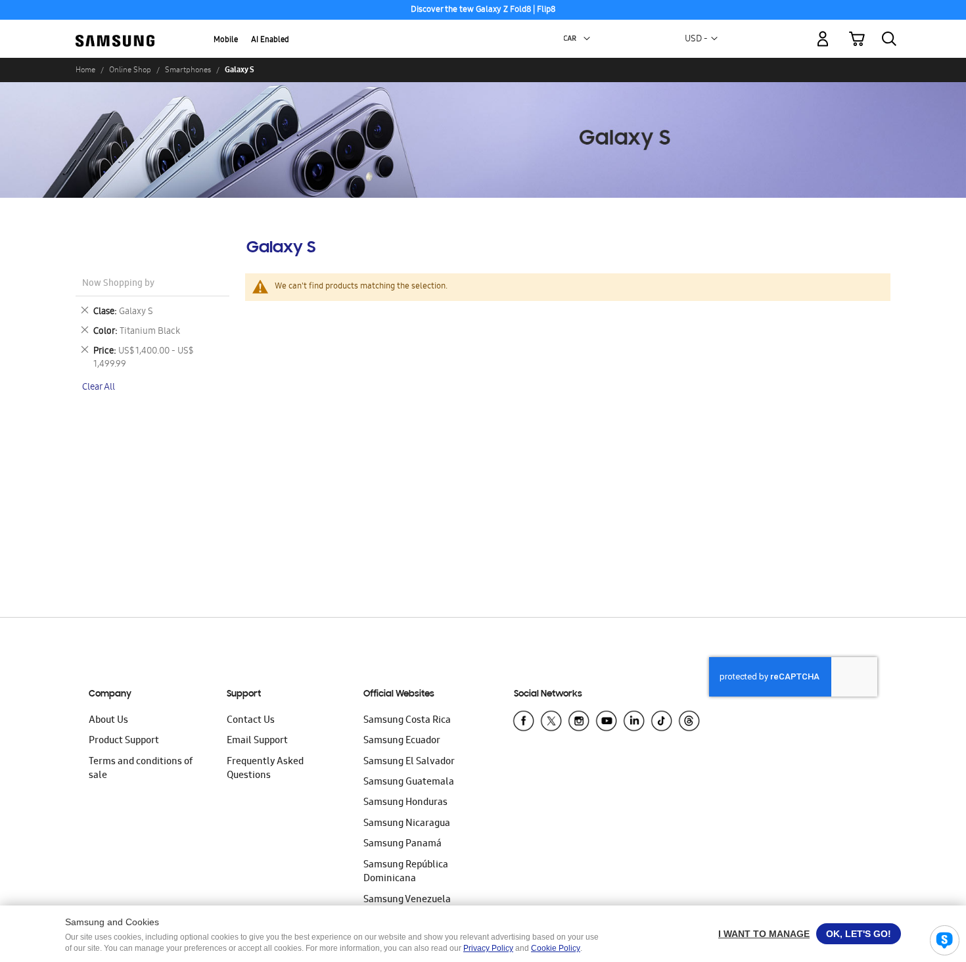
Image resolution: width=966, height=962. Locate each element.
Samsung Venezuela (407, 900)
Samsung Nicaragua (406, 824)
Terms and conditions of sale (141, 769)
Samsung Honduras (405, 803)
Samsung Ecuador (401, 741)
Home (85, 69)
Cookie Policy (555, 948)
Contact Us (251, 721)
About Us (108, 721)
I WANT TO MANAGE (764, 933)
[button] (587, 39)
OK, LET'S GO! (858, 933)
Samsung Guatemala (408, 782)
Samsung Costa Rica (407, 721)
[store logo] (115, 31)
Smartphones (188, 69)
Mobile (226, 40)
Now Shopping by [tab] (118, 284)
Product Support (124, 741)
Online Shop (130, 69)
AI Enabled (270, 40)
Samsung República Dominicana (405, 872)
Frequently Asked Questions (265, 769)
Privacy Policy (488, 948)
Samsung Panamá (402, 844)
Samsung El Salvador (409, 762)
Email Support (257, 741)
